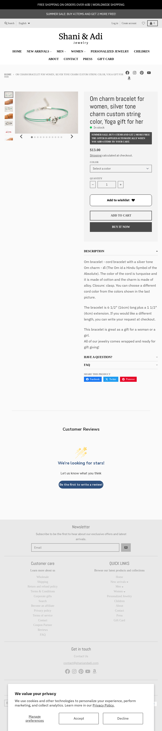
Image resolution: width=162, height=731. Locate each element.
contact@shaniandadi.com (81, 663)
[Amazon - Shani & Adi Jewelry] (129, 78)
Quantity (96, 178)
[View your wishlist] (143, 23)
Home (7, 74)
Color (94, 162)
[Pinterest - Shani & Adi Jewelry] (141, 72)
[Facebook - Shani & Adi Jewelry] (127, 72)
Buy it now (121, 227)
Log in (115, 23)
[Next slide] (72, 137)
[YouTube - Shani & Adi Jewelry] (149, 72)
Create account (129, 23)
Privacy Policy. (103, 705)
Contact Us (81, 656)
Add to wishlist (118, 200)
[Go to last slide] (21, 137)
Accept (79, 718)
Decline (123, 718)
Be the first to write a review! (81, 485)
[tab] (32, 137)
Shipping (95, 155)
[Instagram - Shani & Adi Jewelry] (134, 72)
